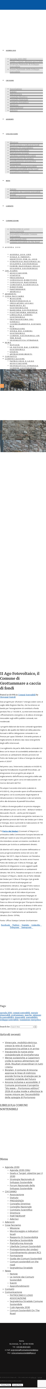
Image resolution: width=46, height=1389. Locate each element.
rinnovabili (20, 1017)
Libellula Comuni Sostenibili (25, 1246)
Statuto (14, 1197)
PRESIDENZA (17, 1200)
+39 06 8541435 (23, 1347)
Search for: (5, 1027)
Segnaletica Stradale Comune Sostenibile (26, 1303)
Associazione (17, 1194)
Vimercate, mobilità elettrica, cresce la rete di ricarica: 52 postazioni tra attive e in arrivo (22, 1045)
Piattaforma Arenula (21, 1243)
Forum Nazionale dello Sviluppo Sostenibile (22, 1187)
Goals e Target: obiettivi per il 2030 (26, 1175)
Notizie (14, 1273)
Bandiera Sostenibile (21, 1240)
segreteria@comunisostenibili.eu (24, 1350)
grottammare (17, 1015)
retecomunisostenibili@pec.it (23, 1353)
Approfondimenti (19, 1286)
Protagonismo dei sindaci (24, 1249)
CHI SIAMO (11, 1191)
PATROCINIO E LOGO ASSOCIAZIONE (21, 1297)
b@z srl (33, 1377)
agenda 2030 (6, 1013)
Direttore (15, 1212)
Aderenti (10, 1222)
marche (28, 1015)
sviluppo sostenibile (9, 1020)
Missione (15, 1228)
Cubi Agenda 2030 (20, 1307)
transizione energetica (30, 1020)
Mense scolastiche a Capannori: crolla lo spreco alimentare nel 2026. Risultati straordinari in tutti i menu (24, 1062)
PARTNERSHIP (17, 1215)
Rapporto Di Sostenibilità (24, 1237)
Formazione (16, 1255)
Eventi (13, 1283)
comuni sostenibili (21, 1013)
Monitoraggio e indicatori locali (24, 1233)
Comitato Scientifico (21, 1209)
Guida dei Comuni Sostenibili (26, 1258)
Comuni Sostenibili (27, 695)
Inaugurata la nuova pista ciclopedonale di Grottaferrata (22, 1053)
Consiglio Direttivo (20, 1203)
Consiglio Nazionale (21, 1206)
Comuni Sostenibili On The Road (25, 1312)
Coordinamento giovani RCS (25, 1252)
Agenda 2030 (12, 1167)
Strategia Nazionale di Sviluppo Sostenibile (22, 1181)
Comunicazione (13, 1292)
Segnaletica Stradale (21, 1267)
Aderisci (14, 1218)
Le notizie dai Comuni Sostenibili (22, 1278)
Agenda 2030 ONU (20, 1170)
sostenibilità (31, 1017)
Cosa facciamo (13, 1225)
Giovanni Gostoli (8, 697)
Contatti (9, 1289)
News (8, 1270)
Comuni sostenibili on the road (24, 1263)
